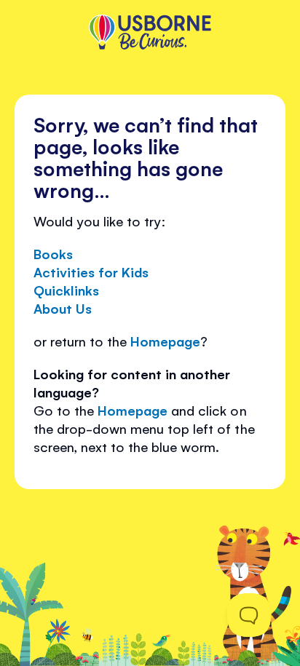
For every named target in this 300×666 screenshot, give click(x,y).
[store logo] (150, 33)
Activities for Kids (91, 271)
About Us (62, 308)
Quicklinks (66, 289)
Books (53, 253)
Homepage (165, 340)
